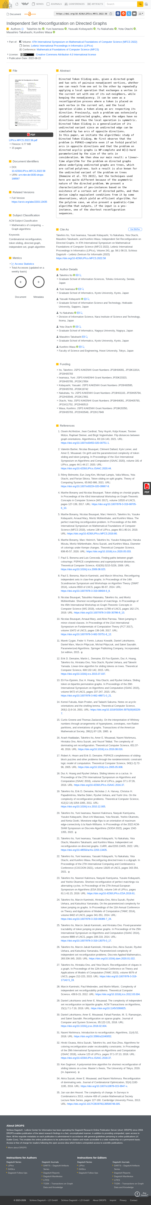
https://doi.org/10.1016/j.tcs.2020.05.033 (108, 551)
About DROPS (99, 1200)
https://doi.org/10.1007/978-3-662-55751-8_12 (86, 634)
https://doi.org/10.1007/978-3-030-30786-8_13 (99, 612)
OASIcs (11, 1169)
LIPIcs (11, 1165)
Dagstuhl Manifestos (52, 1176)
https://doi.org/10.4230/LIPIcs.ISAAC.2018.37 (86, 1057)
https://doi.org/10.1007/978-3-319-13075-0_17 (86, 940)
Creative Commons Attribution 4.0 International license (65, 54)
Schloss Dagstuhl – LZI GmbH (43, 1200)
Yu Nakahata (105, 28)
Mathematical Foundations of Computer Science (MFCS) (68, 49)
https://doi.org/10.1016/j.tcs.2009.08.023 (83, 569)
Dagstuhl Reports (51, 1173)
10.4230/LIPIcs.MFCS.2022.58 (28, 170)
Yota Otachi (125, 28)
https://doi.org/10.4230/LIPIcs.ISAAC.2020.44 (86, 468)
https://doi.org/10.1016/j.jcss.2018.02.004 (83, 1026)
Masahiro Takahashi (19, 32)
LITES (46, 1180)
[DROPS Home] (17, 4)
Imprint (113, 1200)
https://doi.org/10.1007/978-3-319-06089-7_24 (86, 918)
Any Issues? (144, 1194)
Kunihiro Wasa (43, 32)
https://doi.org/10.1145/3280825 (108, 1008)
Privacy (123, 1200)
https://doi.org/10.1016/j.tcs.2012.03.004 (117, 994)
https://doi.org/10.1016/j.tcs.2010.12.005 (83, 806)
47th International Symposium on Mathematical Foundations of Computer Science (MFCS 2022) (84, 41)
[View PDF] (28, 101)
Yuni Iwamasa (55, 28)
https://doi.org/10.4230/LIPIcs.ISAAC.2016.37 (99, 784)
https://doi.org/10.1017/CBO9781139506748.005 (93, 1103)
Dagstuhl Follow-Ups (17, 1173)
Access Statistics (24, 263)
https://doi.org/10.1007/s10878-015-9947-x (104, 1086)
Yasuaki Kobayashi (80, 28)
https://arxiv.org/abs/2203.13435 (29, 201)
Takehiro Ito (34, 28)
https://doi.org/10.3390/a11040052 (92, 1036)
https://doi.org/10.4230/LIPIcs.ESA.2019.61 (111, 893)
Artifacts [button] (97, 4)
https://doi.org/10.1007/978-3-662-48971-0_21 (86, 695)
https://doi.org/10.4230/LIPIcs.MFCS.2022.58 (81, 258)
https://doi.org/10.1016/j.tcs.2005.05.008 (100, 767)
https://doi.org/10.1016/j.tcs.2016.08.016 (100, 749)
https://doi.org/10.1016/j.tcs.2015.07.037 (83, 673)
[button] (25, 4)
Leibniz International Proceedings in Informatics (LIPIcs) (62, 45)
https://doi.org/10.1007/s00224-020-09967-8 (85, 486)
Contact (133, 1200)
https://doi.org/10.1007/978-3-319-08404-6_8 (85, 590)
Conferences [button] (76, 4)
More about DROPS (17, 1147)
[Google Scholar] (82, 652)
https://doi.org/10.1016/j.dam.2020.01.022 (112, 958)
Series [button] (40, 4)
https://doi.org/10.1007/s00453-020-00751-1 (85, 442)
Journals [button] (56, 4)
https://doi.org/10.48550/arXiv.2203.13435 (84, 849)
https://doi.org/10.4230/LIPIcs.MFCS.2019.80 (92, 533)
